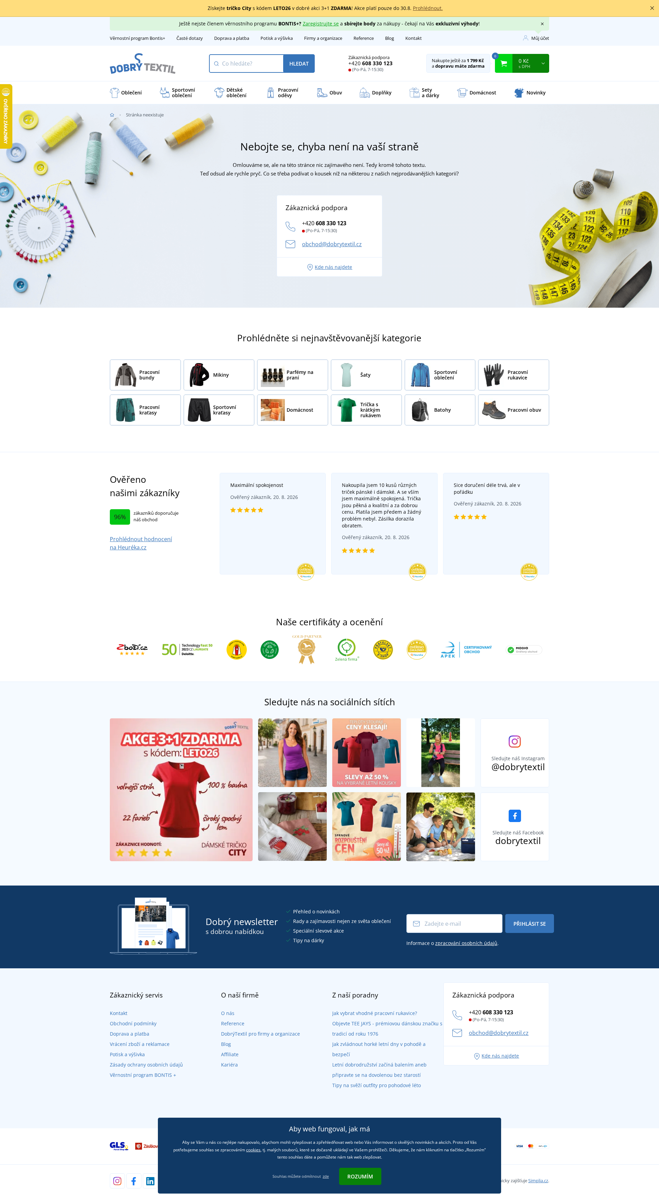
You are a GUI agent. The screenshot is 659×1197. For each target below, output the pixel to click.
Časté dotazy (189, 38)
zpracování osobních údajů (466, 943)
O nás (227, 1013)
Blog (389, 38)
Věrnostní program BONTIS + (143, 1075)
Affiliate (230, 1054)
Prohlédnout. (428, 8)
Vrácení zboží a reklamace (140, 1044)
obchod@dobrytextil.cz (332, 244)
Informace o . (452, 943)
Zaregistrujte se (321, 23)
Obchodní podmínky (133, 1023)
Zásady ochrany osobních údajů (146, 1064)
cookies (253, 1150)
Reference (364, 38)
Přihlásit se (529, 923)
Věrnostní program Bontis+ (137, 38)
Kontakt (413, 38)
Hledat (299, 63)
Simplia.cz (538, 1180)
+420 (370, 63)
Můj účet (540, 38)
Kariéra (229, 1064)
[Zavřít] (652, 8)
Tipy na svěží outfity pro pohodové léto (376, 1085)
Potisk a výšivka (277, 38)
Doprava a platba (231, 38)
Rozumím (360, 1176)
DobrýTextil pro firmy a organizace (260, 1033)
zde (326, 1176)
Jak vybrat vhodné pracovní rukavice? (374, 1013)
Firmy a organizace (323, 38)
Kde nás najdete (333, 267)
